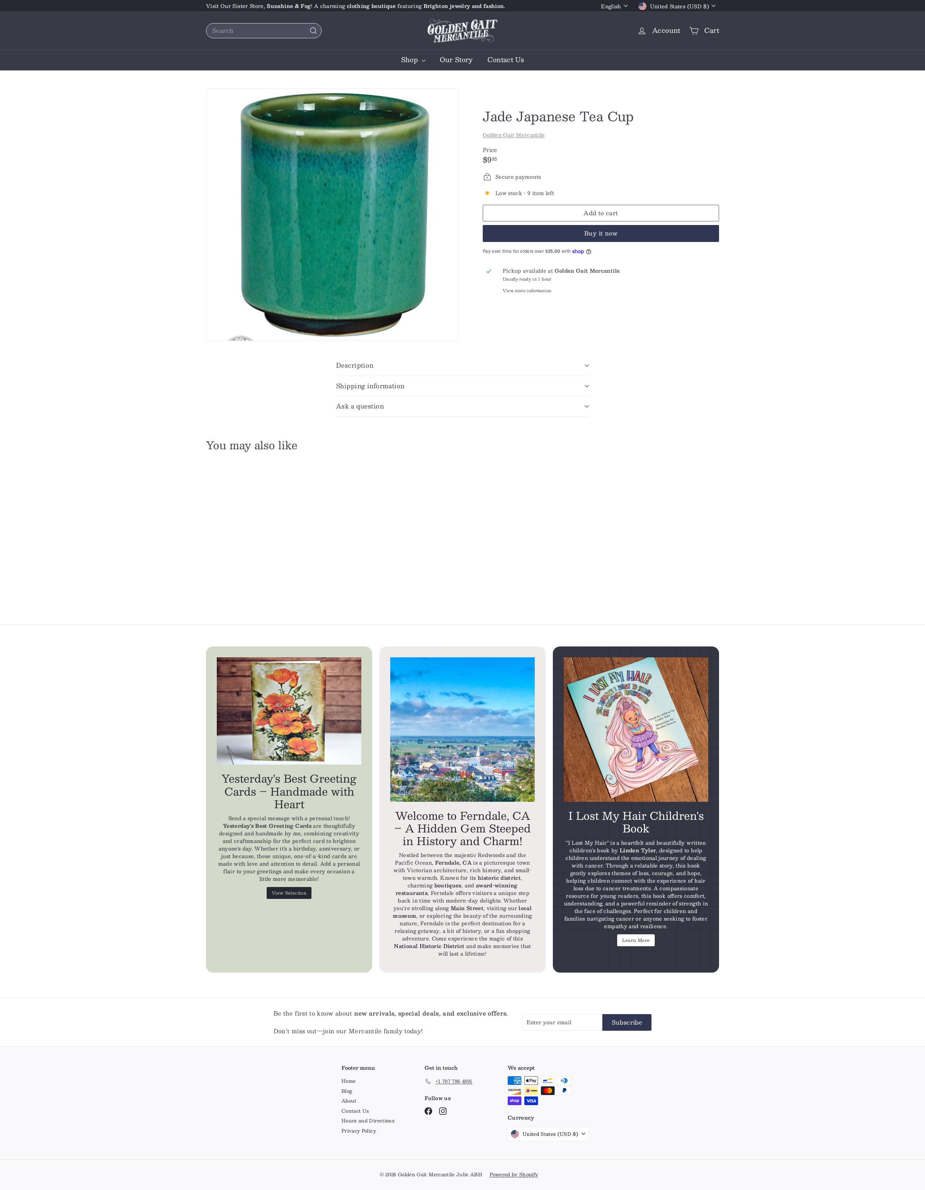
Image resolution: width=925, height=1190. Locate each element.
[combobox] (264, 30)
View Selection (289, 892)
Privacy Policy (358, 1131)
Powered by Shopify (514, 1174)
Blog (346, 1091)
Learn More (636, 940)
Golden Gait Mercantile (514, 134)
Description (355, 365)
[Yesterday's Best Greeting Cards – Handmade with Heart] (289, 711)
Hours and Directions (368, 1121)
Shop (410, 59)
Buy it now (601, 233)
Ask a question (360, 406)
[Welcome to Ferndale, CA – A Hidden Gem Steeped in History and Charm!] (462, 729)
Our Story (456, 59)
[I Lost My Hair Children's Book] (636, 729)
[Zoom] (332, 215)
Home (348, 1081)
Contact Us (505, 59)
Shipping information (370, 386)
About (349, 1101)
